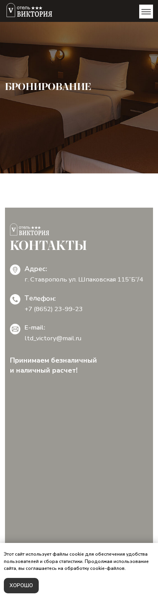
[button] (146, 11)
